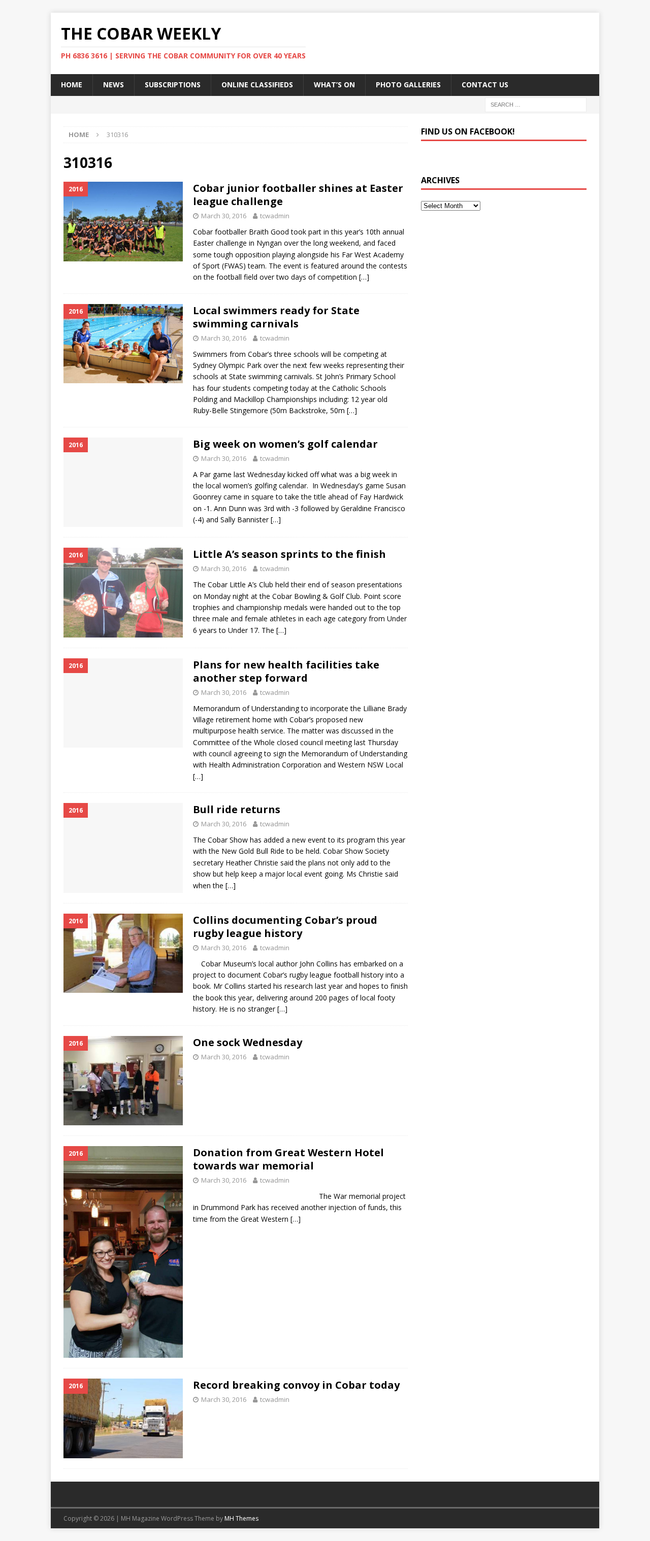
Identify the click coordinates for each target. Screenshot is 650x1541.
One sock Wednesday (247, 1042)
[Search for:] (536, 104)
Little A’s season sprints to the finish (289, 554)
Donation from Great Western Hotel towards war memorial (288, 1159)
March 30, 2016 (223, 215)
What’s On (334, 84)
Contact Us (485, 84)
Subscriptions (173, 84)
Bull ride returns (236, 809)
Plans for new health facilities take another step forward (286, 671)
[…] (364, 277)
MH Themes (241, 1518)
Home (71, 84)
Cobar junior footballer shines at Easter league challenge (298, 194)
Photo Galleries (408, 84)
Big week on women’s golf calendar (285, 444)
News (113, 84)
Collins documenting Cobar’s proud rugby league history (285, 926)
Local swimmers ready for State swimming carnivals (276, 317)
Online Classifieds (257, 84)
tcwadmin (274, 215)
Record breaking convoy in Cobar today (296, 1385)
